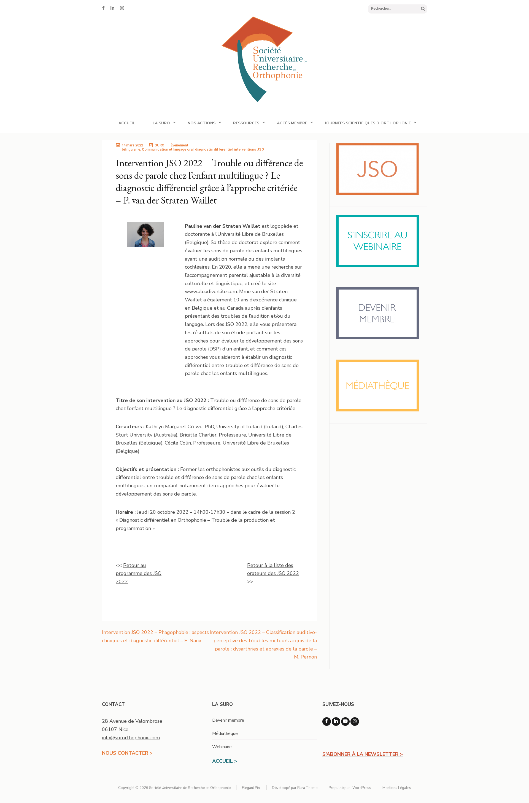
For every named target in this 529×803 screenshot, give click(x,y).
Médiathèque (225, 733)
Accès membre (292, 123)
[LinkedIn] (112, 8)
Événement (179, 145)
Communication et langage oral (167, 149)
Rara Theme (307, 787)
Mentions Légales (396, 787)
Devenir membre (228, 720)
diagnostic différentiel (214, 149)
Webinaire (222, 747)
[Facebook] (103, 8)
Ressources (246, 123)
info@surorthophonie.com (131, 737)
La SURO (161, 123)
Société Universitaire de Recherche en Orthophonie (190, 787)
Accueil (126, 123)
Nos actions (201, 123)
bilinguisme (131, 149)
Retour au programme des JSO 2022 (138, 573)
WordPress (361, 787)
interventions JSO (249, 149)
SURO (159, 145)
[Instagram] (122, 8)
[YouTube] (345, 721)
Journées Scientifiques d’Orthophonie (368, 123)
